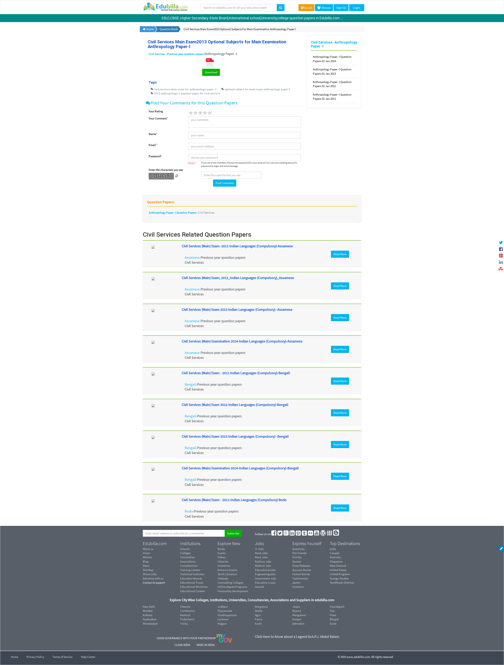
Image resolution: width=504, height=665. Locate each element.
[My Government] (224, 638)
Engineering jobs (265, 574)
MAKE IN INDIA (206, 645)
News (146, 565)
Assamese (192, 257)
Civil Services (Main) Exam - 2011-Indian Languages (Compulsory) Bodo (234, 500)
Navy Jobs (261, 557)
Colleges (185, 553)
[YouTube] (317, 534)
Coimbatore (187, 611)
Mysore (296, 611)
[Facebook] (274, 534)
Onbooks (223, 578)
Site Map (148, 570)
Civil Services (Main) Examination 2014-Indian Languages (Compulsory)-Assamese (242, 341)
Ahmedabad (150, 623)
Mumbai (148, 611)
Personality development (233, 591)
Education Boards (191, 578)
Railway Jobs (263, 561)
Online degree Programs (232, 587)
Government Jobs (265, 578)
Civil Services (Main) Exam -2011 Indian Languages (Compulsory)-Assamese (237, 246)
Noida (258, 611)
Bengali (190, 384)
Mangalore (299, 615)
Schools (185, 549)
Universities (187, 557)
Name (153, 134)
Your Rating (156, 111)
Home (14, 657)
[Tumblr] (304, 534)
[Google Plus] (286, 534)
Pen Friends (299, 553)
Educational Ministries (194, 587)
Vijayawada (225, 611)
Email (153, 145)
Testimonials (300, 578)
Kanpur (296, 619)
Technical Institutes (192, 574)
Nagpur (222, 623)
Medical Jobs (263, 565)
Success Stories (301, 570)
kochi (258, 623)
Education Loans (265, 582)
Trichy (184, 623)
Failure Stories (301, 574)
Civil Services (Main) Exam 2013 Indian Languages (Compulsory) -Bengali (235, 436)
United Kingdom (340, 574)
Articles (296, 557)
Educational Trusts (191, 582)
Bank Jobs (261, 553)
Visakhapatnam (227, 615)
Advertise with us (153, 578)
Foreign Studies (339, 578)
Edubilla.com (155, 543)
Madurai (185, 615)
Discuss (326, 7)
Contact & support (154, 582)
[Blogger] (336, 534)
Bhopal (334, 619)
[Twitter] (280, 534)
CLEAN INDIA (182, 645)
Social (308, 7)
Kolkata (147, 615)
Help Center (88, 657)
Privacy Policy (35, 657)
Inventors (298, 587)
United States (338, 570)
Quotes (296, 561)
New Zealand (338, 565)
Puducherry (187, 619)
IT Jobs (259, 549)
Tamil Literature (227, 574)
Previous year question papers (223, 257)
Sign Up (341, 7)
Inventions (224, 565)
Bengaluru (261, 606)
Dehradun (298, 623)
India (333, 549)
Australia (335, 557)
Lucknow (223, 619)
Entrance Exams (227, 570)
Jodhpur (223, 606)
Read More (340, 254)
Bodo (189, 511)
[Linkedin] (292, 534)
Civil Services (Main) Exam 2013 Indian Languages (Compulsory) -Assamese (237, 309)
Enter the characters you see (166, 170)
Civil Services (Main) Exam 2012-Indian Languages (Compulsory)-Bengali (235, 404)
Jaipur (296, 606)
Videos (222, 557)
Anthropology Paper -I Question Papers (173, 212)
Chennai (185, 606)
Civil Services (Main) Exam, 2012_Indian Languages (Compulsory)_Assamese (238, 277)
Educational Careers (192, 591)
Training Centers (190, 570)
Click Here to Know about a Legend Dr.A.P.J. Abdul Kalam (297, 636)
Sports (296, 582)
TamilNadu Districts (342, 582)
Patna (258, 619)
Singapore (336, 561)
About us (148, 549)
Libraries (223, 561)
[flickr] (310, 534)
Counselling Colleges (230, 582)
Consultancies (188, 565)
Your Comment (158, 118)
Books (221, 549)
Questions (298, 549)
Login (356, 7)
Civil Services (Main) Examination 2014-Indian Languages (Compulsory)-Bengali (240, 468)
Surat (333, 623)
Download (211, 72)
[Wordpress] (323, 534)
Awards (259, 587)
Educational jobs (265, 570)
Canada (334, 553)
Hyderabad (149, 619)
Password (155, 156)
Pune (333, 615)
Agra (258, 615)
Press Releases (301, 565)
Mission (147, 557)
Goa (332, 611)
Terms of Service (62, 657)
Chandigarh (337, 606)
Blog (145, 561)
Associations (187, 561)
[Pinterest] (298, 534)
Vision (146, 553)
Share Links (150, 574)
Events (222, 553)
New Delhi (149, 606)
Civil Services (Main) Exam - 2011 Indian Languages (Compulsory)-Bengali (236, 373)
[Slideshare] (330, 534)
